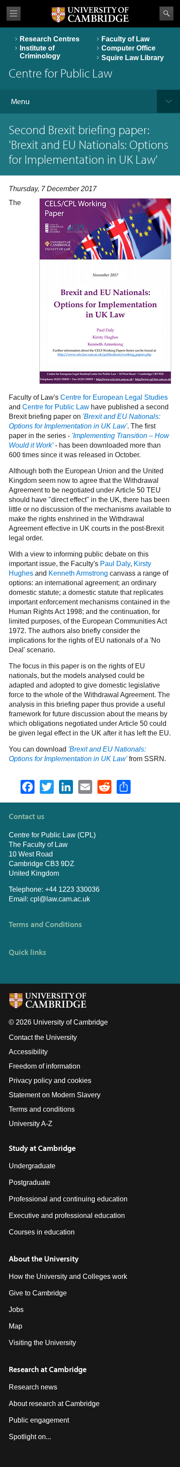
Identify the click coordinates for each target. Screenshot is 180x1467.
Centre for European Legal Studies (114, 397)
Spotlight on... (30, 1436)
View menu (14, 14)
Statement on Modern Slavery (54, 1095)
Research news (33, 1387)
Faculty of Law (125, 39)
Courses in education (42, 1232)
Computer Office (128, 48)
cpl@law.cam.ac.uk (60, 899)
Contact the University (43, 1037)
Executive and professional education (67, 1215)
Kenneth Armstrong (78, 573)
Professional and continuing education (68, 1199)
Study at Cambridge (42, 1148)
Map (15, 1326)
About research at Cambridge (54, 1403)
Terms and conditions (42, 1109)
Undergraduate (32, 1166)
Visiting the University (42, 1342)
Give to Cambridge (38, 1293)
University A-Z (30, 1123)
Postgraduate (29, 1182)
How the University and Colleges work (68, 1276)
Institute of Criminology (40, 52)
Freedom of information (44, 1066)
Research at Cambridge (48, 1369)
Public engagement (39, 1420)
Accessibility (28, 1052)
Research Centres (50, 39)
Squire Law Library (132, 57)
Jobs (16, 1309)
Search (166, 13)
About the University (44, 1259)
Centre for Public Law (55, 407)
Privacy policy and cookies (50, 1080)
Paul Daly (115, 563)
